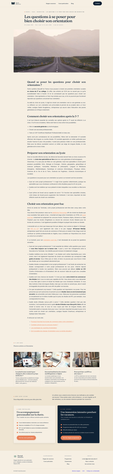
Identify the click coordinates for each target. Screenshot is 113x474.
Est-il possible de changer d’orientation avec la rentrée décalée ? (51, 331)
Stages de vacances (48, 459)
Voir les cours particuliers (26, 437)
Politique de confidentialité (93, 471)
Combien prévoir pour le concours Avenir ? (44, 325)
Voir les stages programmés (71, 437)
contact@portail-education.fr (89, 459)
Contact (97, 3)
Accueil (28, 11)
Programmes (68, 459)
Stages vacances (51, 3)
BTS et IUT (35, 229)
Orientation (40, 11)
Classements (68, 461)
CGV (83, 471)
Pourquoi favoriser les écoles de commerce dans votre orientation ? (52, 321)
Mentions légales (76, 471)
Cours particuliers (63, 3)
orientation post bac (50, 240)
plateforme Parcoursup (59, 212)
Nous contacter (90, 461)
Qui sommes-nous (89, 464)
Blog (72, 3)
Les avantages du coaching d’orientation (44, 328)
